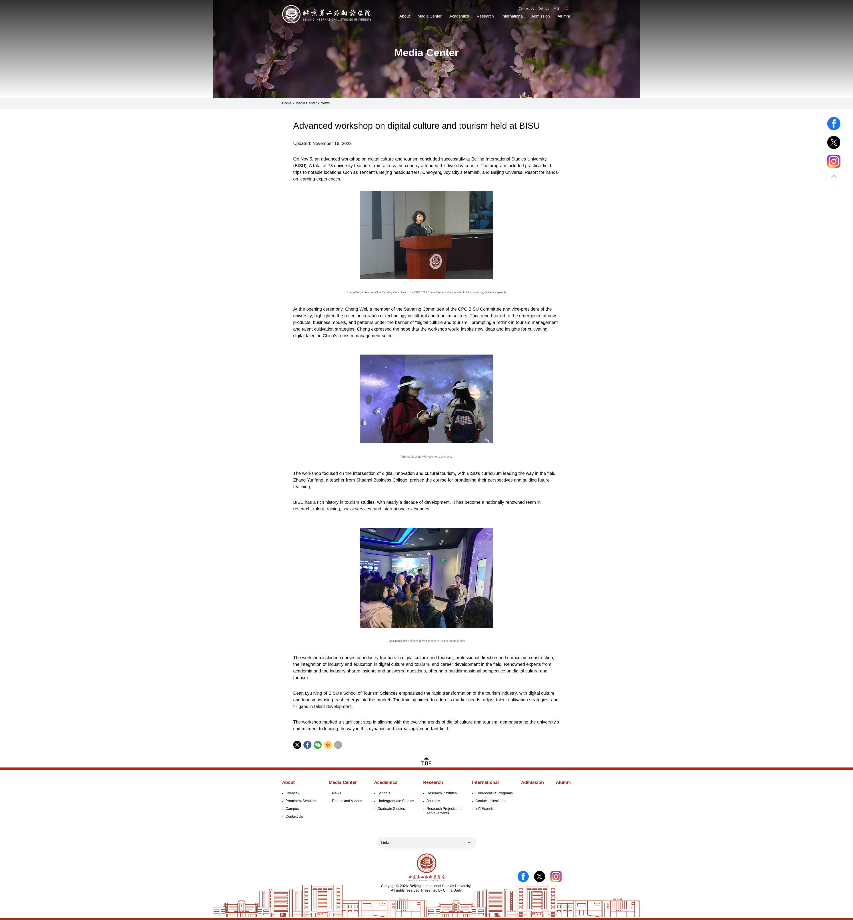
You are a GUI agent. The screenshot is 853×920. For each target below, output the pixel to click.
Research (485, 16)
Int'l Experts (484, 809)
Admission (540, 16)
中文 (557, 8)
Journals (433, 801)
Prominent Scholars (301, 801)
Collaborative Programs (494, 793)
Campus (292, 809)
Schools (383, 793)
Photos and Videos (347, 801)
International (513, 16)
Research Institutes (441, 793)
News (325, 103)
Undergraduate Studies (395, 801)
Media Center (430, 16)
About (404, 16)
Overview (292, 793)
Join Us (544, 8)
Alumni (564, 16)
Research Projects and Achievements (444, 811)
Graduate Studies (391, 809)
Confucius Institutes (490, 801)
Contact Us (526, 8)
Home (287, 103)
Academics (459, 16)
